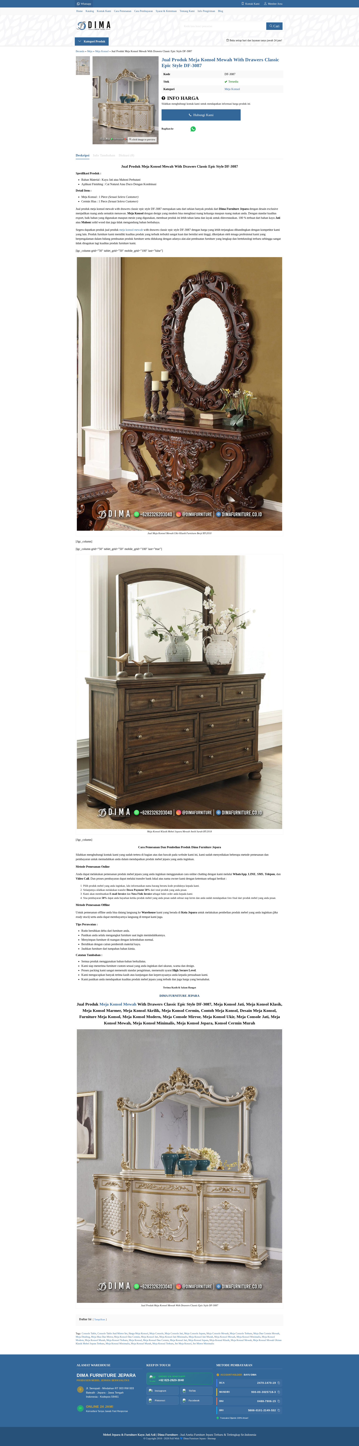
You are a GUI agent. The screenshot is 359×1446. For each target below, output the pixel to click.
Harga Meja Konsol (138, 1333)
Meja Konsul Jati (178, 1340)
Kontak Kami (104, 11)
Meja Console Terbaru (241, 1333)
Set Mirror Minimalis (203, 1343)
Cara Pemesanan (122, 11)
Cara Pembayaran (143, 11)
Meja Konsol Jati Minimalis (173, 1337)
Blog (220, 11)
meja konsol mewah (131, 229)
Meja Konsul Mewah (241, 1340)
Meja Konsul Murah (141, 1343)
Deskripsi (82, 155)
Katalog (90, 11)
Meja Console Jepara (194, 1333)
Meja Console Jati (174, 1333)
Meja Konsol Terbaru (117, 1340)
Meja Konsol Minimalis (249, 1337)
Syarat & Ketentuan (166, 11)
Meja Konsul (135, 1340)
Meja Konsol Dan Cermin (127, 1337)
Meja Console (156, 1333)
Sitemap (212, 1438)
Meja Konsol (232, 89)
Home (79, 11)
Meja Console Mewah (217, 1333)
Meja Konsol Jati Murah (201, 1337)
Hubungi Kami (203, 115)
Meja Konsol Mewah (117, 1004)
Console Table (89, 1333)
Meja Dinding (83, 1337)
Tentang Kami (187, 11)
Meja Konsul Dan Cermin (156, 1340)
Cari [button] (275, 26)
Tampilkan (99, 1319)
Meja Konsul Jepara (198, 1340)
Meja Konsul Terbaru (163, 1343)
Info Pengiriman (206, 11)
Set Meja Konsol (183, 1343)
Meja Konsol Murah (95, 1340)
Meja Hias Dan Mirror (102, 1337)
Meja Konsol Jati (149, 1337)
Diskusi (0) (126, 155)
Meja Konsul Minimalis (118, 1343)
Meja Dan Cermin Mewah (266, 1333)
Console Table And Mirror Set (112, 1333)
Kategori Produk (94, 41)
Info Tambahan (104, 155)
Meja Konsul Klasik (219, 1340)
